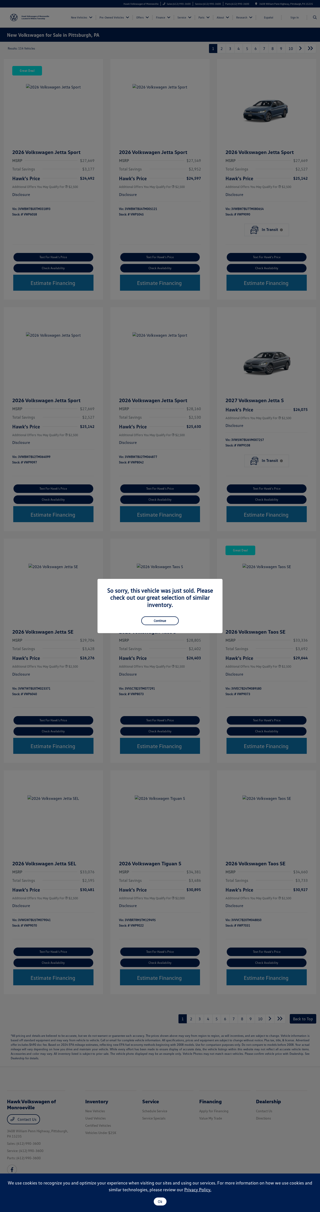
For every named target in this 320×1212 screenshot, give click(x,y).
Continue (160, 621)
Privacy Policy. (197, 1189)
